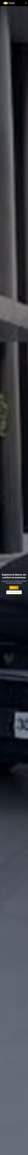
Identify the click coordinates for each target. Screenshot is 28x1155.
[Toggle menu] (26, 3)
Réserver (14, 588)
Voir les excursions (14, 592)
